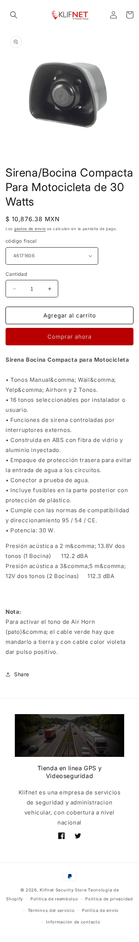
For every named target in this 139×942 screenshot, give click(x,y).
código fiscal (21, 241)
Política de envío (100, 910)
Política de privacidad (109, 898)
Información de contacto (73, 922)
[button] (14, 15)
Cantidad (16, 274)
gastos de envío (30, 228)
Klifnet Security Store (63, 890)
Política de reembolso (54, 898)
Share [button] (21, 674)
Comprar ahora (69, 336)
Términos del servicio (51, 910)
